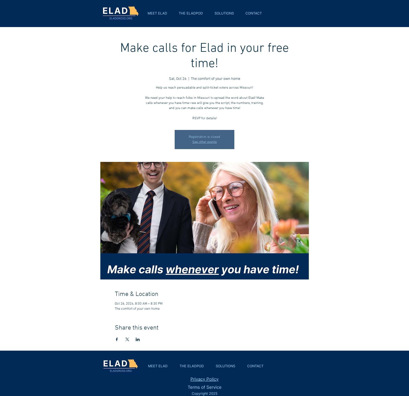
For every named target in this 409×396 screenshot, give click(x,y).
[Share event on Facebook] (117, 339)
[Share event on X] (127, 339)
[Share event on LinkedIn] (138, 339)
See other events (204, 142)
